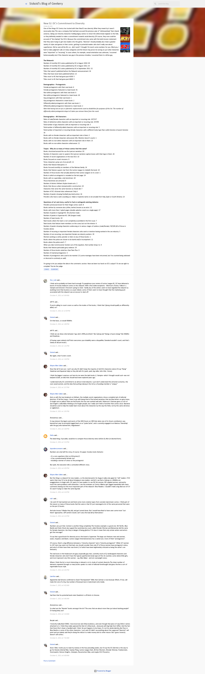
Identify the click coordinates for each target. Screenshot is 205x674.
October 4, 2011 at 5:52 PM (59, 442)
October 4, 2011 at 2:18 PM (59, 359)
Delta (52, 435)
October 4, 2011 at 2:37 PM (59, 387)
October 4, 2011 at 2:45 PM (59, 411)
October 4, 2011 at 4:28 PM (59, 429)
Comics (46, 269)
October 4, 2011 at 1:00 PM (59, 324)
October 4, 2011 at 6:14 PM (59, 492)
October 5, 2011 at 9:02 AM (59, 585)
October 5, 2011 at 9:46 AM (59, 599)
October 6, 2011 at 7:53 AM (59, 638)
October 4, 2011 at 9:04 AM (59, 295)
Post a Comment (49, 661)
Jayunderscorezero (56, 449)
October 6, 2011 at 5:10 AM (59, 614)
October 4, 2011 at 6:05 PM (59, 468)
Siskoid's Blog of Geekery (46, 3)
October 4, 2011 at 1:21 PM (59, 346)
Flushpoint (54, 269)
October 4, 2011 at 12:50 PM (60, 311)
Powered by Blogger (104, 671)
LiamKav (53, 576)
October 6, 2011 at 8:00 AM (59, 655)
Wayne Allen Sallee (56, 366)
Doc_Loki (53, 280)
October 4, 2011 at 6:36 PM (59, 570)
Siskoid (52, 317)
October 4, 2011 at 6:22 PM (59, 516)
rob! (51, 499)
